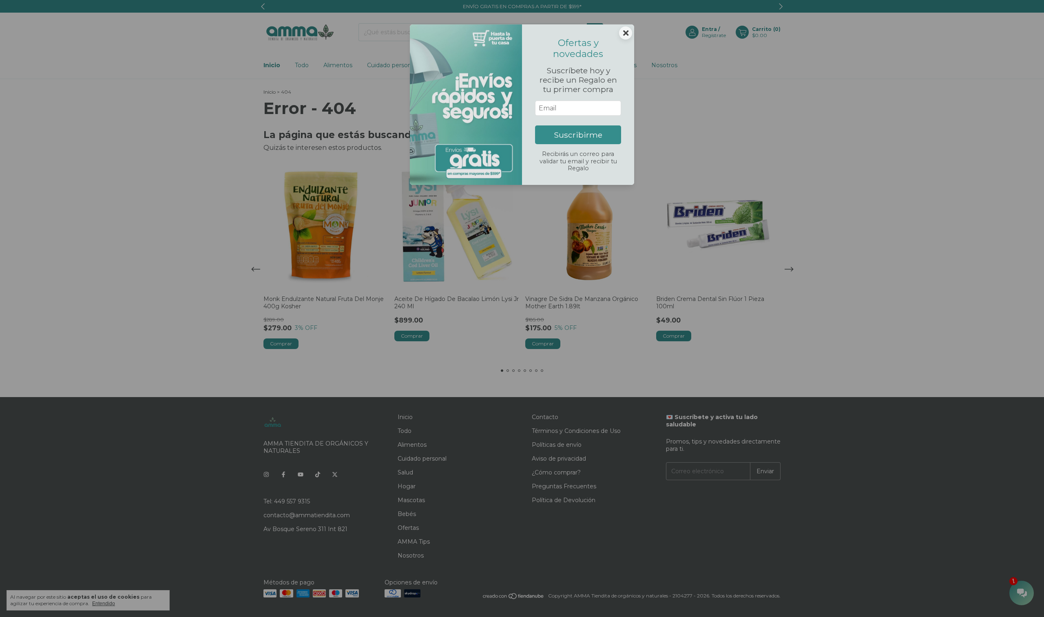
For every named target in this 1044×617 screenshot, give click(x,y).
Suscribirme (578, 135)
